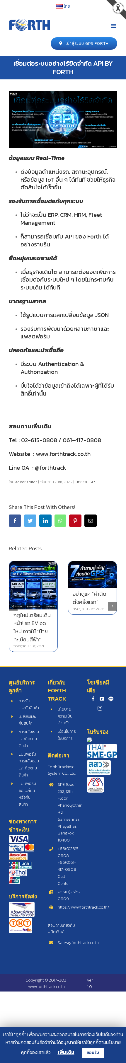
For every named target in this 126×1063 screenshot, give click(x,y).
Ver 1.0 (90, 983)
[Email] (90, 521)
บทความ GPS (86, 482)
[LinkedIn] (45, 521)
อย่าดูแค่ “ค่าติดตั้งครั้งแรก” (89, 598)
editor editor (26, 482)
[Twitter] (30, 521)
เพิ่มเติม (66, 1052)
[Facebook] (15, 521)
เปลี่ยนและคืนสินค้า (27, 720)
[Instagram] (100, 708)
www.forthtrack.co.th (46, 987)
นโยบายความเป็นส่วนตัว (65, 716)
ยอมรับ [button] (92, 1053)
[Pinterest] (75, 521)
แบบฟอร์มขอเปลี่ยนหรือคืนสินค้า (27, 794)
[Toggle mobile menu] (114, 26)
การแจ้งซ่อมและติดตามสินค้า (29, 739)
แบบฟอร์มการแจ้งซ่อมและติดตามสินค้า (29, 764)
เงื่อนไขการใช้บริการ (67, 735)
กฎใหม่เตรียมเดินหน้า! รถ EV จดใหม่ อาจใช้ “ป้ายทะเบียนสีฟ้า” (32, 627)
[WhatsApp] (60, 521)
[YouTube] (102, 698)
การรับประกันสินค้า (29, 704)
